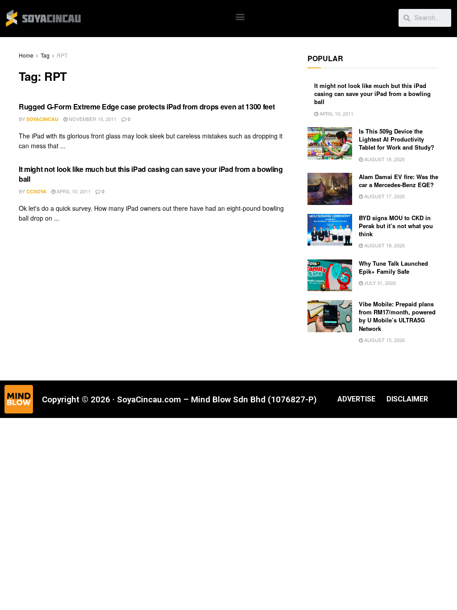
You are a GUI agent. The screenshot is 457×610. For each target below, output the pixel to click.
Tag (45, 55)
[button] (240, 16)
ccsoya (36, 191)
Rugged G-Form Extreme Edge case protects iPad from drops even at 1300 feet (146, 106)
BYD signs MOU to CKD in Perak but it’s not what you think (396, 225)
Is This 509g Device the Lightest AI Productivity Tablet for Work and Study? (396, 139)
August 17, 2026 (384, 196)
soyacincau (42, 119)
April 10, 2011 (73, 191)
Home (26, 55)
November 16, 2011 (91, 118)
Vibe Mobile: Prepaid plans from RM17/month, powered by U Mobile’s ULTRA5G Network (397, 316)
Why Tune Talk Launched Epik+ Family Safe (393, 267)
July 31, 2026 (379, 282)
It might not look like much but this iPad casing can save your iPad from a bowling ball (151, 174)
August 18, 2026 (384, 159)
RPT (62, 55)
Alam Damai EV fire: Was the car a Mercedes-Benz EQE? (398, 180)
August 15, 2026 (384, 339)
